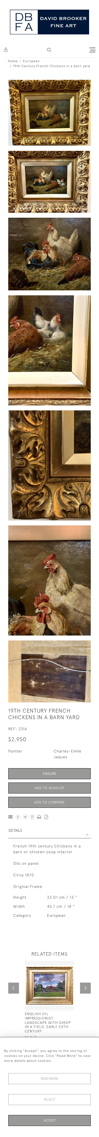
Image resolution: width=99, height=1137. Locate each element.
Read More (49, 1079)
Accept (50, 1120)
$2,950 (17, 739)
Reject (49, 1099)
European (31, 61)
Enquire (49, 774)
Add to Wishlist (49, 788)
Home (13, 61)
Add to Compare (49, 802)
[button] (49, 50)
